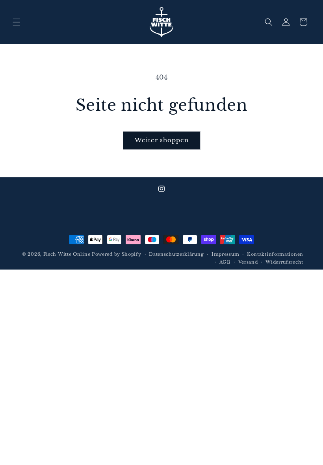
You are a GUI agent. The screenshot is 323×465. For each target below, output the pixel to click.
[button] (16, 22)
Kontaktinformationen (275, 254)
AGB (224, 262)
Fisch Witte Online (67, 254)
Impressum (225, 254)
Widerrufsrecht (284, 262)
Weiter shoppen (162, 140)
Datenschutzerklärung (176, 254)
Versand (248, 262)
